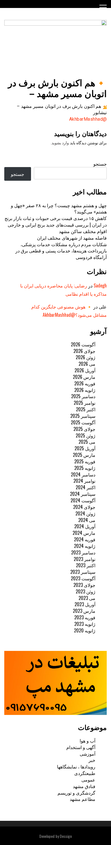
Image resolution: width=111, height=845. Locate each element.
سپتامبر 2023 (82, 571)
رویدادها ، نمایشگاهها (76, 766)
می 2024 (86, 520)
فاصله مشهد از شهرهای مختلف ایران (72, 237)
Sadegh (100, 285)
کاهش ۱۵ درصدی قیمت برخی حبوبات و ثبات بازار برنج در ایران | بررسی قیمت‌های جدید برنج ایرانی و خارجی (56, 221)
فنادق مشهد (84, 786)
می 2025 (87, 441)
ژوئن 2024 (85, 513)
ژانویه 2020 (84, 630)
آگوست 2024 (83, 500)
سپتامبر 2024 (82, 493)
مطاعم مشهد (82, 798)
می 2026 (87, 363)
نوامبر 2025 (84, 402)
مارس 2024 (84, 532)
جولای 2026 (84, 351)
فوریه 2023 (84, 617)
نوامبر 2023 (84, 559)
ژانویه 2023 (84, 623)
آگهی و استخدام (80, 747)
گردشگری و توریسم (76, 792)
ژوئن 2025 (85, 435)
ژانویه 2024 (84, 545)
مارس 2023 (84, 610)
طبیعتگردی (84, 773)
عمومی (88, 779)
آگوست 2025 (83, 422)
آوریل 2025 (85, 448)
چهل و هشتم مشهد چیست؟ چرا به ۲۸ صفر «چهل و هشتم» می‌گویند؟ (59, 208)
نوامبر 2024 (84, 480)
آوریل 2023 (85, 604)
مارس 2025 (84, 454)
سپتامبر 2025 (82, 415)
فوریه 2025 (84, 461)
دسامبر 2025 (83, 396)
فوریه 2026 (84, 383)
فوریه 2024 (84, 539)
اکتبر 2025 (85, 409)
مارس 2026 (84, 376)
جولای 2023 (84, 584)
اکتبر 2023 (85, 565)
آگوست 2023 (83, 578)
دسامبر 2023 (83, 552)
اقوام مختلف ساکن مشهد (83, 231)
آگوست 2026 (83, 344)
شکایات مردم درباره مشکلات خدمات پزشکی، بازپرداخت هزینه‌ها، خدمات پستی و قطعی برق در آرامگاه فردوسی (61, 251)
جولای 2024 (84, 506)
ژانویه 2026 (84, 389)
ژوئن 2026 (85, 357)
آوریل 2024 (84, 526)
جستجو (100, 163)
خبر (92, 759)
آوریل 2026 (85, 370)
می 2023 (87, 598)
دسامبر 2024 (83, 474)
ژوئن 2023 (85, 591)
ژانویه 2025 (84, 467)
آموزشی (87, 753)
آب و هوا (87, 740)
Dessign (66, 836)
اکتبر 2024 (85, 487)
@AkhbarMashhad (88, 119)
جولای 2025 (84, 428)
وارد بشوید (60, 143)
